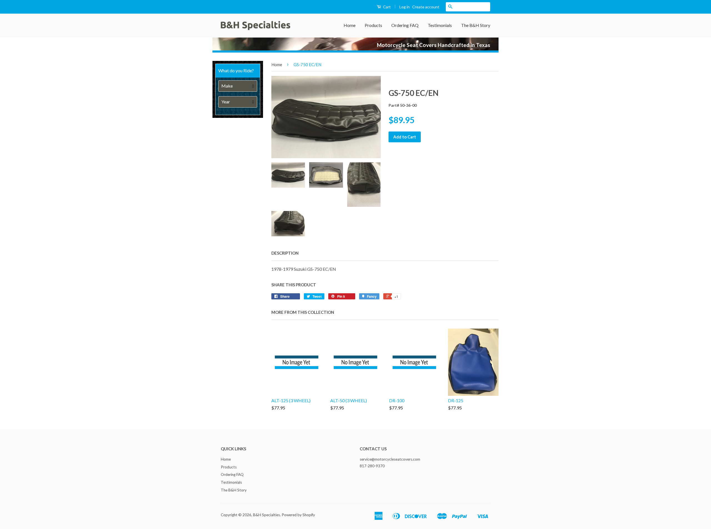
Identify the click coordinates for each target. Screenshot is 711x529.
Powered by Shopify (298, 515)
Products (373, 25)
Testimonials (440, 25)
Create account (425, 6)
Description (285, 252)
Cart (386, 6)
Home (350, 25)
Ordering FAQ (405, 25)
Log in (404, 6)
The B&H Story (475, 25)
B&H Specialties (266, 515)
